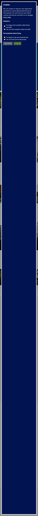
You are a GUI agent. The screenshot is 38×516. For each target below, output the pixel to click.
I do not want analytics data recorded (18, 29)
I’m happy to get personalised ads (17, 37)
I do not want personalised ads (16, 39)
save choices (8, 43)
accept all (17, 43)
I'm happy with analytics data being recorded (18, 26)
